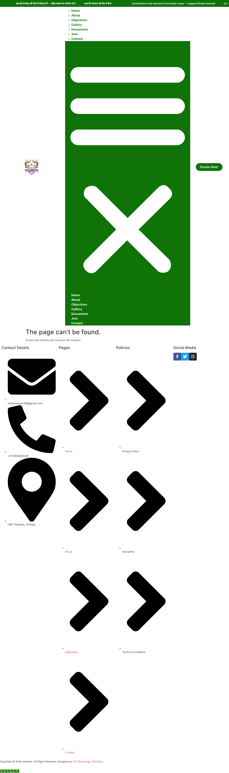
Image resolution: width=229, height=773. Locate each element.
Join (74, 34)
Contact (77, 38)
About (75, 15)
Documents (79, 29)
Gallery (76, 24)
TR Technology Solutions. (88, 761)
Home (75, 10)
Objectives (79, 20)
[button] (127, 167)
